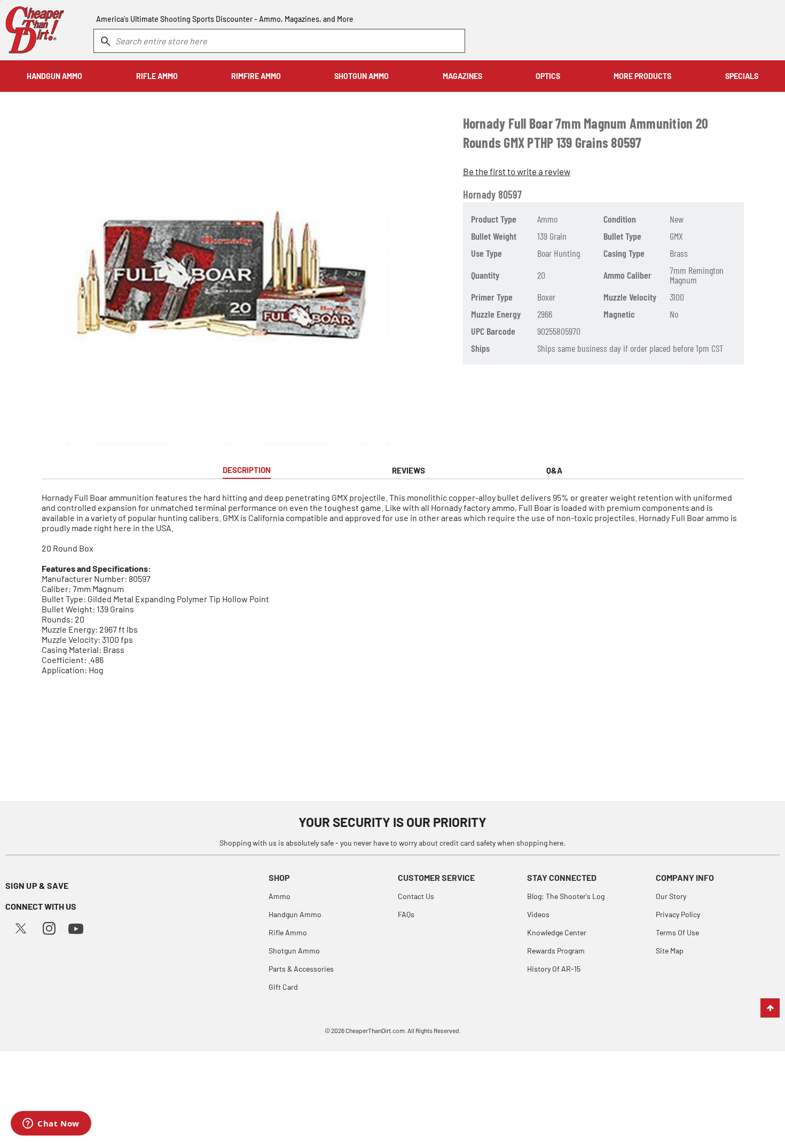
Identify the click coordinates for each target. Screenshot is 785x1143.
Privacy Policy (678, 914)
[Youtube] (75, 928)
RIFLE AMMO (157, 76)
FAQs (406, 914)
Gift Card (283, 986)
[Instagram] (49, 927)
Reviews (408, 470)
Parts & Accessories (301, 968)
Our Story (671, 896)
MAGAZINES (462, 76)
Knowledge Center (556, 932)
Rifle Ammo (288, 932)
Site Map (670, 950)
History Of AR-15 (553, 968)
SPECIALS (741, 76)
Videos (538, 914)
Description (247, 470)
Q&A (554, 470)
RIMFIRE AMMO (256, 76)
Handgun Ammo (295, 914)
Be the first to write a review (516, 171)
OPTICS (548, 76)
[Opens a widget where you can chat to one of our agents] (51, 1124)
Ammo (280, 896)
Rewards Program (556, 950)
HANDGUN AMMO (54, 76)
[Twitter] (21, 927)
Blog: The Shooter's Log (566, 896)
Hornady (479, 194)
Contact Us (416, 896)
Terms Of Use (677, 932)
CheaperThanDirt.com (375, 1030)
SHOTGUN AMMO (361, 76)
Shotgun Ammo (294, 950)
